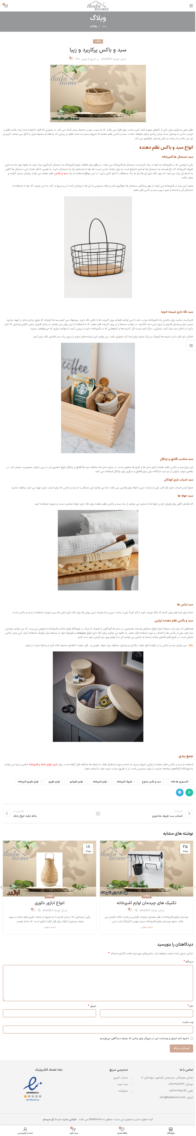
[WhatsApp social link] (189, 792)
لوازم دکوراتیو (76, 782)
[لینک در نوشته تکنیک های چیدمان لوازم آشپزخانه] (146, 868)
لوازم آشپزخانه (100, 782)
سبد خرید (123, 1084)
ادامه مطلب (146, 927)
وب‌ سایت (187, 1022)
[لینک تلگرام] (180, 792)
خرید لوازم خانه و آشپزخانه (43, 764)
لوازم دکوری (54, 782)
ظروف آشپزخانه (124, 782)
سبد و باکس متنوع (151, 782)
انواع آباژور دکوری (50, 903)
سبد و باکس (61, 173)
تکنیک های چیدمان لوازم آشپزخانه (146, 903)
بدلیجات (81, 633)
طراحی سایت (69, 1119)
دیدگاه (188, 962)
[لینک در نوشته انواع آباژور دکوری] (49, 868)
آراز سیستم (48, 1119)
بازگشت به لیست (98, 813)
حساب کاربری (120, 1078)
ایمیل (92, 1006)
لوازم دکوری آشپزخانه (28, 782)
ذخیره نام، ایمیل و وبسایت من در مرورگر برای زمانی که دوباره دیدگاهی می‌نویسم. (144, 1038)
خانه (104, 26)
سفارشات (123, 1091)
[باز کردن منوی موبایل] (191, 6)
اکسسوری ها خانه (179, 782)
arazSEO (106, 59)
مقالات (93, 26)
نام (190, 1006)
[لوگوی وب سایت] (98, 6)
